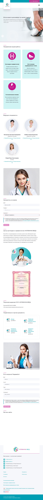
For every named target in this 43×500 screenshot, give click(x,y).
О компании (5, 474)
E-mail (4, 382)
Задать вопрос (7, 406)
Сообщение (5, 392)
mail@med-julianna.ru (9, 461)
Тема (4, 387)
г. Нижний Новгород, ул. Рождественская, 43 (12, 139)
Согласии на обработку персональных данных (31, 220)
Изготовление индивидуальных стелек (11, 485)
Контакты (5, 476)
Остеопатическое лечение (8, 480)
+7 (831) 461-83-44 (9, 459)
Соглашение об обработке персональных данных (11, 497)
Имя (4, 377)
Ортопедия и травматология (9, 482)
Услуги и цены (24, 474)
